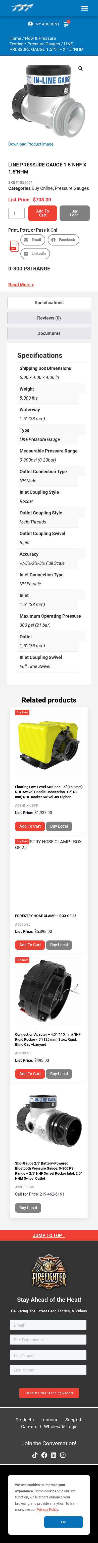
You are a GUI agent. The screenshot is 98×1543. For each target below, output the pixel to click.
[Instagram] (63, 1455)
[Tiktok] (35, 1455)
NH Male (28, 480)
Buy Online (42, 188)
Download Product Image (30, 144)
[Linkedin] (54, 1455)
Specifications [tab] (49, 302)
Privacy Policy (47, 1509)
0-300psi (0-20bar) (38, 460)
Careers (29, 1426)
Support (73, 1419)
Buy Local (59, 826)
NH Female (30, 583)
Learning (49, 1419)
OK (63, 1522)
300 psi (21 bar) (35, 625)
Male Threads (33, 521)
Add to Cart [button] (30, 826)
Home (15, 38)
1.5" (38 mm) (32, 418)
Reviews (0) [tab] (49, 318)
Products (25, 1419)
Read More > (21, 284)
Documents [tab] (49, 333)
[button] (84, 8)
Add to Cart (42, 213)
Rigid (24, 542)
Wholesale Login (61, 1426)
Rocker (26, 501)
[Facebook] (44, 1455)
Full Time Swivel (35, 666)
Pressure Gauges (43, 44)
